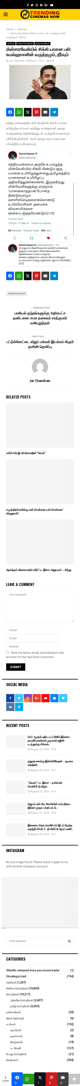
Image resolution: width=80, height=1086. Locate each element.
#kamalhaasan (16, 293)
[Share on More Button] (74, 1079)
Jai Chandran (17, 60)
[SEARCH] (69, 941)
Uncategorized (16, 976)
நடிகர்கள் (15, 1030)
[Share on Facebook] (10, 112)
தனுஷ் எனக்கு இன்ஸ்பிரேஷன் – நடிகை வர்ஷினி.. (50, 763)
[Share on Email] (45, 112)
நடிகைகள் (16, 1036)
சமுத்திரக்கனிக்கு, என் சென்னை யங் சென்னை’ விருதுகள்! (34, 511)
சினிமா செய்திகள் (25, 43)
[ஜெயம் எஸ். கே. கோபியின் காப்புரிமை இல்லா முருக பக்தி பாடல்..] (16, 808)
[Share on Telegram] (54, 112)
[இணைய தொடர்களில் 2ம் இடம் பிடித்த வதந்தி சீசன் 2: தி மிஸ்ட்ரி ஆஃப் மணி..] (16, 830)
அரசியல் (11, 43)
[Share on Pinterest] (36, 112)
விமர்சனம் (12, 1060)
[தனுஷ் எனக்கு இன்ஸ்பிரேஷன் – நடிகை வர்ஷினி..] (16, 766)
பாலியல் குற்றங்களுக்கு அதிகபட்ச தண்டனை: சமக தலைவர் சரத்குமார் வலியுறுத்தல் (40, 318)
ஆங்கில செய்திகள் (21, 1000)
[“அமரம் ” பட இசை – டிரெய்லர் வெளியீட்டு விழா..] (16, 787)
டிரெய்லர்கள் (13, 1012)
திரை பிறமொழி (15, 1018)
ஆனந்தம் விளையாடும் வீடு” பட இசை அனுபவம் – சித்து (38, 570)
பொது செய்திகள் (16, 1054)
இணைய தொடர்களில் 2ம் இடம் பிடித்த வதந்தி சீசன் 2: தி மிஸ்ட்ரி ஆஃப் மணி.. (50, 827)
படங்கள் (11, 1024)
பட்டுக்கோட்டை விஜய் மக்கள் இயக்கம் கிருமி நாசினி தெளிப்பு (40, 344)
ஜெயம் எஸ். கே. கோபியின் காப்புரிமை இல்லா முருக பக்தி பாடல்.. (49, 806)
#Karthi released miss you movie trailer (33, 970)
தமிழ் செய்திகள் (42, 43)
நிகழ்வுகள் (16, 1042)
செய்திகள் (12, 994)
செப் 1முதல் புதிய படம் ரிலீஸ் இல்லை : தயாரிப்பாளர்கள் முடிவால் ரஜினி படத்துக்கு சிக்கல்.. (49, 741)
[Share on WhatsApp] (19, 112)
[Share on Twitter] (28, 112)
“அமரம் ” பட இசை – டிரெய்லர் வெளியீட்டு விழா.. (45, 784)
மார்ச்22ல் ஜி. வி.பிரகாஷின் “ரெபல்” (26, 453)
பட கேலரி (15, 1048)
